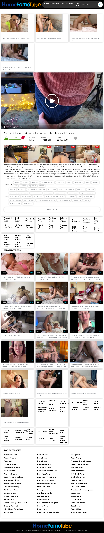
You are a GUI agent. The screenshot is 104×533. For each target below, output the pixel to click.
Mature (95, 182)
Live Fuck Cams (78, 487)
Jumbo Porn (9, 499)
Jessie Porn (76, 496)
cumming (80, 189)
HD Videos (60, 182)
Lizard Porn (76, 499)
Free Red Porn (44, 464)
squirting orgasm (87, 193)
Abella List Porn (11, 490)
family (12, 189)
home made (14, 196)
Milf (87, 182)
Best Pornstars (78, 471)
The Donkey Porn (79, 484)
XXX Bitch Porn (77, 474)
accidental (77, 200)
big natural (38, 196)
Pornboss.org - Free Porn (15, 503)
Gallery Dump (77, 480)
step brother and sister (55, 196)
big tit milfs (26, 196)
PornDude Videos (12, 467)
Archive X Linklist (11, 474)
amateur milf (36, 193)
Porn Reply (42, 458)
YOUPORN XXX (10, 455)
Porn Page (42, 461)
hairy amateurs (64, 200)
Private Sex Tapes (79, 512)
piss (79, 196)
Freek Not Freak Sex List (48, 512)
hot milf (91, 189)
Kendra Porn (43, 499)
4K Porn (26, 182)
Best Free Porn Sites (13, 477)
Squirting (32, 186)
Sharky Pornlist (11, 506)
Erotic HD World (44, 493)
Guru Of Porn (43, 496)
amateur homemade (66, 189)
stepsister (52, 189)
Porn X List (76, 509)
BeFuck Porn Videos (80, 464)
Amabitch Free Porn (46, 477)
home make (27, 203)
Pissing (23, 186)
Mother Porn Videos (46, 484)
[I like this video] (6, 138)
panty (87, 200)
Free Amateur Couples (47, 503)
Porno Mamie (10, 458)
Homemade (78, 182)
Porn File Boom (78, 503)
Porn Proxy (76, 458)
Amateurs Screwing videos (83, 490)
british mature (15, 200)
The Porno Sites (11, 480)
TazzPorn (75, 506)
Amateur (35, 182)
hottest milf (88, 196)
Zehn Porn (42, 509)
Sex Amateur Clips (12, 487)
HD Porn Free (10, 464)
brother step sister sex (36, 189)
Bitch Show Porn (78, 477)
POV (15, 186)
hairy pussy (73, 193)
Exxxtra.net (76, 493)
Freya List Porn (11, 496)
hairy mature (60, 193)
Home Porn (42, 455)
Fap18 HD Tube (44, 467)
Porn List (8, 461)
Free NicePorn (43, 474)
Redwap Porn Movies (47, 471)
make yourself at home (46, 200)
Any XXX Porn (77, 467)
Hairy (69, 182)
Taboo (41, 186)
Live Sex (77, 4)
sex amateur (29, 200)
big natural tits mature (19, 193)
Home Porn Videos (12, 484)
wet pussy (71, 196)
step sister (48, 193)
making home (15, 203)
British (16, 182)
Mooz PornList (10, 493)
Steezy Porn (42, 506)
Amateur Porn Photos (81, 461)
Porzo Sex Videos (45, 480)
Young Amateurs (45, 490)
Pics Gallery (9, 512)
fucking (21, 189)
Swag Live (75, 455)
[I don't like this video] (23, 138)
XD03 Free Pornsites (13, 509)
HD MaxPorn (9, 471)
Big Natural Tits (47, 182)
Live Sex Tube (43, 487)
